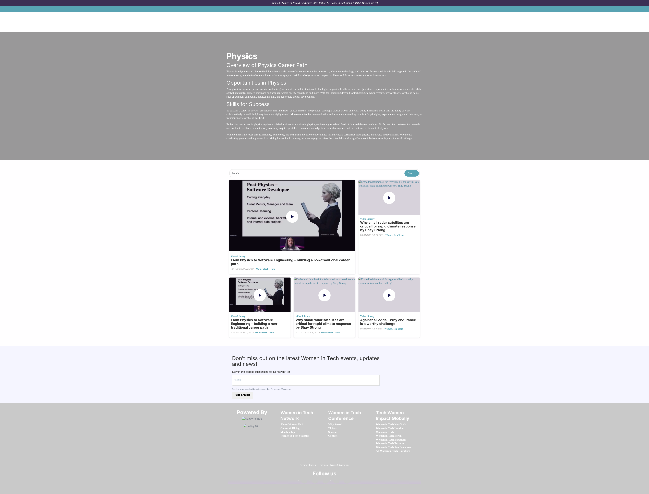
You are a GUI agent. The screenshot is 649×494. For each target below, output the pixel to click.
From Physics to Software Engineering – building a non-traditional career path (290, 262)
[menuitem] (291, 424)
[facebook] (302, 481)
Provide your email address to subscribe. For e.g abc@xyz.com (261, 389)
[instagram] (324, 481)
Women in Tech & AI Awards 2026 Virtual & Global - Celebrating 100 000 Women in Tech (329, 3)
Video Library (238, 256)
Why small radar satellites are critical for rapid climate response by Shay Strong (388, 226)
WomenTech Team (265, 269)
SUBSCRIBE (242, 395)
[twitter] (334, 481)
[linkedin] (313, 481)
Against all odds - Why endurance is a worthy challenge (388, 322)
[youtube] (345, 481)
